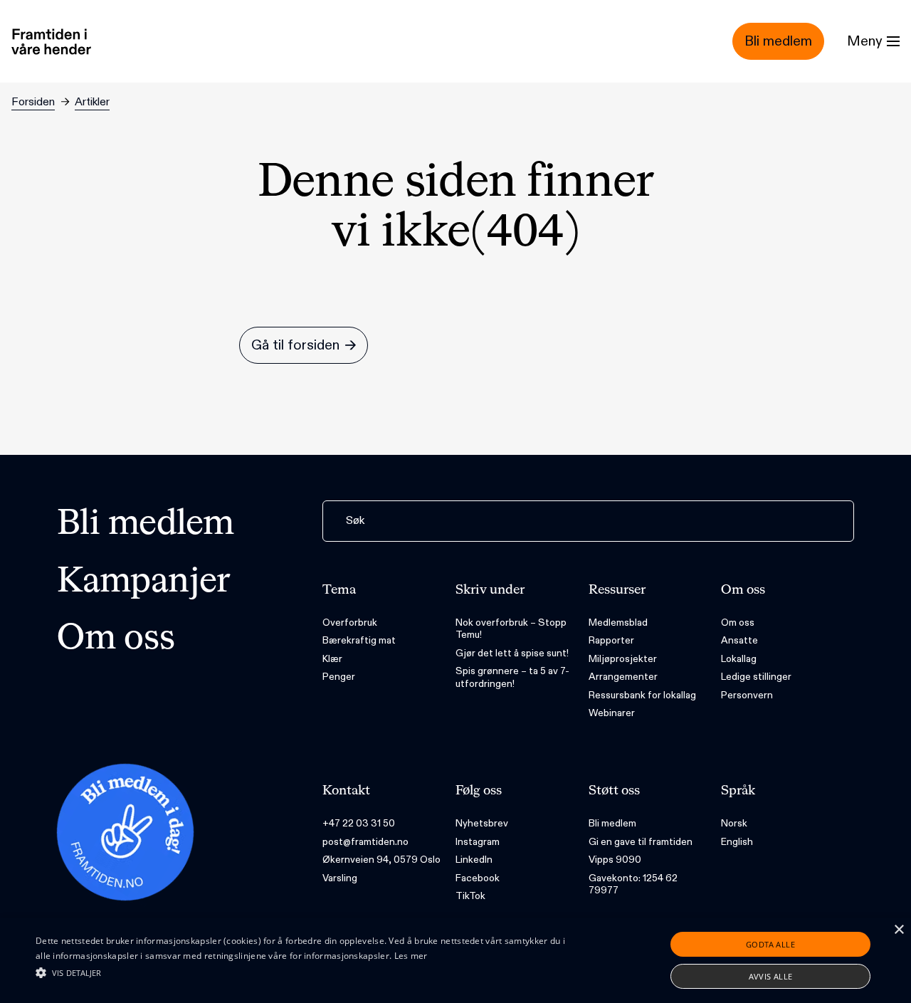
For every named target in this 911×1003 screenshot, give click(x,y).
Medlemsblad (618, 622)
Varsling (339, 878)
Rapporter (611, 640)
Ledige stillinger (756, 676)
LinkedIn (474, 859)
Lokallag (739, 659)
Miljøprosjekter (623, 659)
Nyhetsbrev (482, 823)
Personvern (747, 695)
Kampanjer (144, 582)
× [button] (898, 930)
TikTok (470, 896)
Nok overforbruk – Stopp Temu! (511, 629)
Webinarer (612, 713)
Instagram (478, 842)
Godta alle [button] (770, 944)
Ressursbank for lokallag (642, 695)
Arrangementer (623, 676)
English (737, 842)
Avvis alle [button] (771, 976)
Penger (338, 676)
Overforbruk (349, 622)
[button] (308, 972)
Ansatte (739, 640)
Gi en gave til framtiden (641, 842)
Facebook (478, 878)
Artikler (92, 102)
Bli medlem (145, 525)
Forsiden (33, 102)
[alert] (455, 960)
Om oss (116, 639)
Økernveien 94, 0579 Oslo (381, 859)
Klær (332, 659)
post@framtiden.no (365, 842)
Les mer (411, 956)
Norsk (734, 823)
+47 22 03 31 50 (358, 823)
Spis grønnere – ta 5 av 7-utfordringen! (512, 677)
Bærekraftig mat (359, 640)
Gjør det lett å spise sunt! (512, 653)
